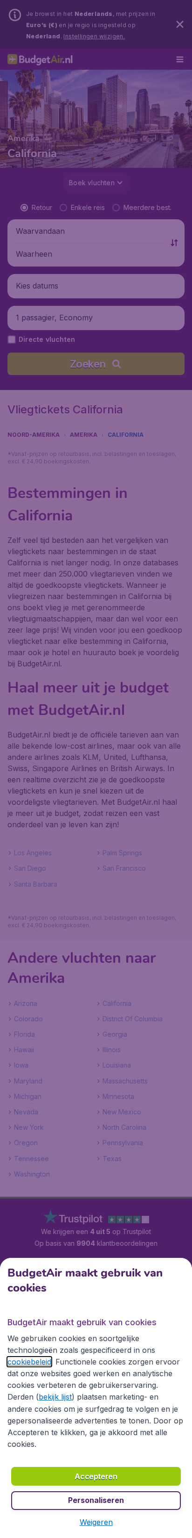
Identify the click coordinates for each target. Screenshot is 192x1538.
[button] (96, 1522)
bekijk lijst (55, 1396)
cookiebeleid (29, 1361)
